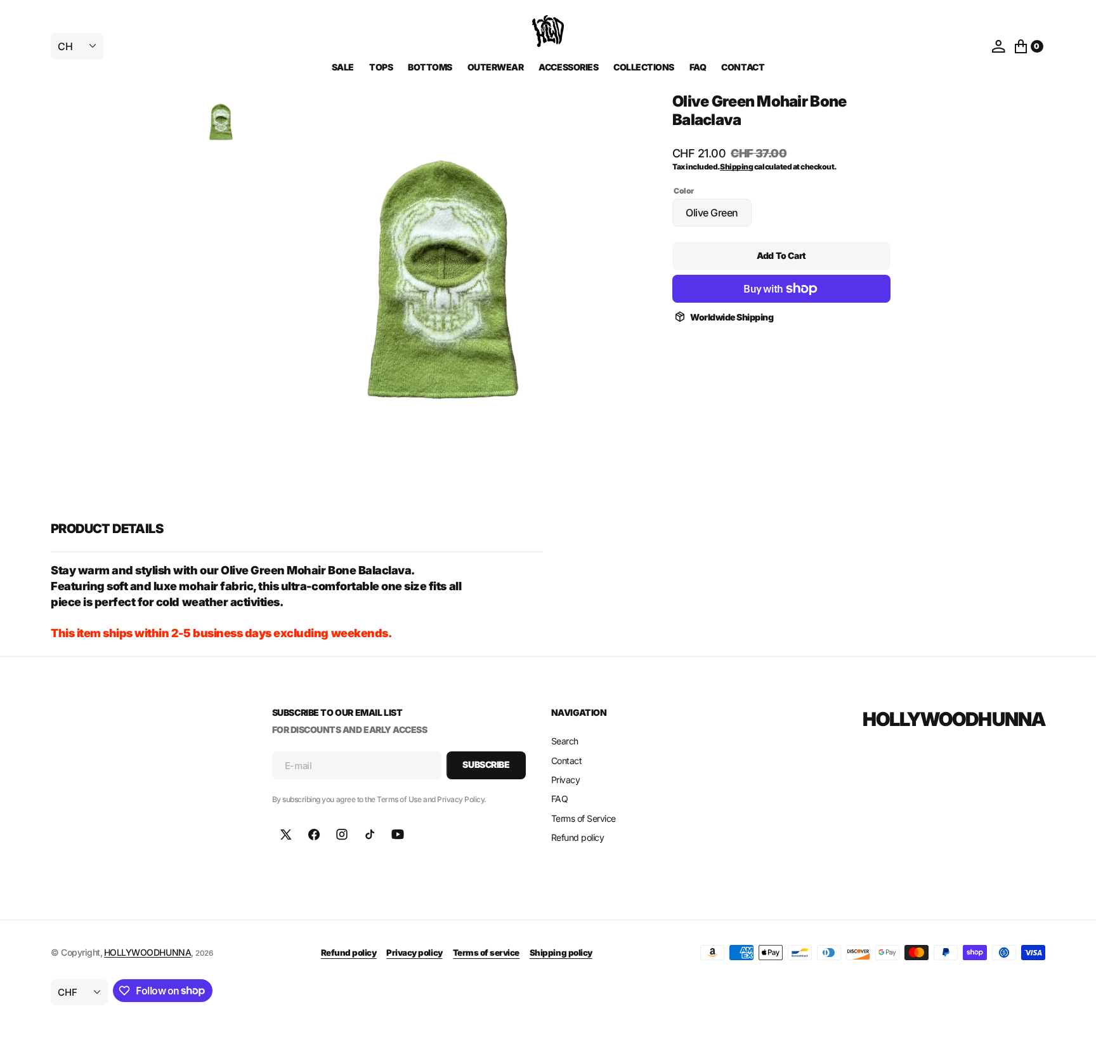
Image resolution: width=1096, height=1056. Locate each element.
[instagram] (342, 834)
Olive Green (719, 216)
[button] (998, 46)
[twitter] (286, 834)
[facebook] (314, 834)
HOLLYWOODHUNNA (147, 952)
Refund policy (349, 952)
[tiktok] (370, 834)
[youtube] (398, 834)
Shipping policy (561, 952)
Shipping (736, 166)
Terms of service (486, 952)
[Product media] (221, 122)
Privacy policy (414, 952)
